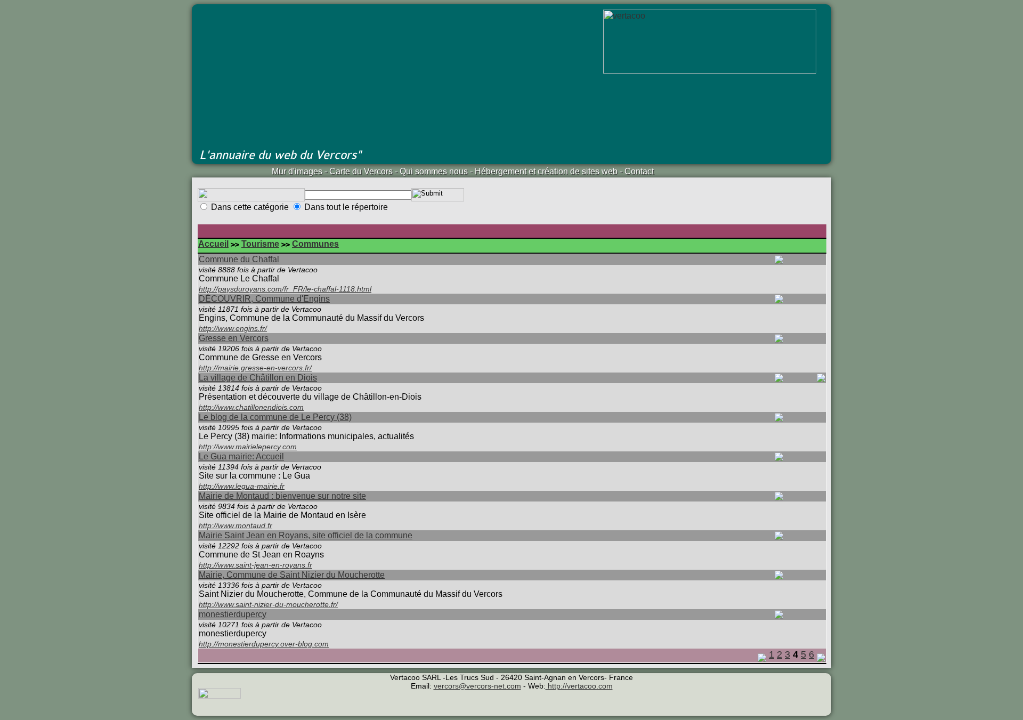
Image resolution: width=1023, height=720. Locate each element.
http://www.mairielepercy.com (248, 446)
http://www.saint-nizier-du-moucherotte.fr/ (268, 604)
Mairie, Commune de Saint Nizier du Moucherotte (292, 574)
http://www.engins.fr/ (233, 328)
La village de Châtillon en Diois (258, 377)
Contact (639, 171)
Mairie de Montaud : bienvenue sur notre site (282, 495)
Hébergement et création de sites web (546, 171)
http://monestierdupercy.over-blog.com (264, 644)
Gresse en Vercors (234, 338)
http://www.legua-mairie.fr (242, 486)
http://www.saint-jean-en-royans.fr (255, 565)
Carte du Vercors (361, 171)
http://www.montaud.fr (235, 525)
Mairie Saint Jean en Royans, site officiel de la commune (305, 535)
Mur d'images (297, 171)
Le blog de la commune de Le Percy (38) (275, 417)
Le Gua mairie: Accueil (241, 456)
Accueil (213, 243)
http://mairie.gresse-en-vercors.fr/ (255, 367)
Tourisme (260, 243)
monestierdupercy (232, 614)
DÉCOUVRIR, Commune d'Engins (264, 298)
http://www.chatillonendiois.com (251, 407)
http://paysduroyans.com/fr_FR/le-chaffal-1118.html (285, 289)
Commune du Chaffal (239, 259)
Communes (315, 243)
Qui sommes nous (434, 171)
